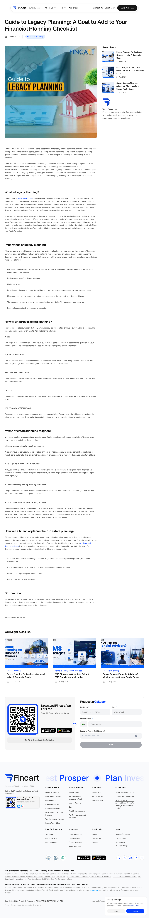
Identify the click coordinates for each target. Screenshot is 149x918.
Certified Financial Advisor (59, 874)
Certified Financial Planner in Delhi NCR (117, 874)
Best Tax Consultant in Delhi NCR (36, 879)
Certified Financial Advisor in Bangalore (86, 874)
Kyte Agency (37, 905)
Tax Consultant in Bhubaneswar (125, 876)
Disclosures (94, 890)
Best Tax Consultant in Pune (61, 879)
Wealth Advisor (26, 874)
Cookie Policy (134, 906)
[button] (48, 858)
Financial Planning (35, 36)
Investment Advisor (12, 874)
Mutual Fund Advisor (41, 874)
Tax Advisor (60, 876)
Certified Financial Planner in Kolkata (41, 876)
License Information (100, 901)
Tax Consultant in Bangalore (100, 876)
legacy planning (25, 198)
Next (111, 745)
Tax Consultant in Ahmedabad (78, 876)
